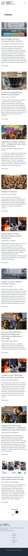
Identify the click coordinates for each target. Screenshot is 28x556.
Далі (14, 514)
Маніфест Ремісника (9, 192)
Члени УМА (9, 148)
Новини (3, 44)
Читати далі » (4, 66)
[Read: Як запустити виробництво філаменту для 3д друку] (14, 80)
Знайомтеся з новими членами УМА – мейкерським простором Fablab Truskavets (13, 144)
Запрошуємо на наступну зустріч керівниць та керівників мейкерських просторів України (13, 428)
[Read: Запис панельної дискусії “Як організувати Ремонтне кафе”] (14, 467)
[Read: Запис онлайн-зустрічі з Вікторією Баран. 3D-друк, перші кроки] (14, 224)
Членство (14, 533)
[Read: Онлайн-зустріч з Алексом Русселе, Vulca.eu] (14, 273)
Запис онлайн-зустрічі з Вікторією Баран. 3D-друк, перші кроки (11, 236)
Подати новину (14, 540)
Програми (14, 535)
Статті (7, 194)
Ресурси (14, 542)
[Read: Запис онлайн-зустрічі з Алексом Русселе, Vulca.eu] (14, 29)
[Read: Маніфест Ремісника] (14, 182)
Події (7, 44)
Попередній (14, 509)
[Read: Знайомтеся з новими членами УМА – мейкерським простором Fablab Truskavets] (14, 132)
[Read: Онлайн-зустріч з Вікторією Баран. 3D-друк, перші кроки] (14, 365)
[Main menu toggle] (25, 2)
